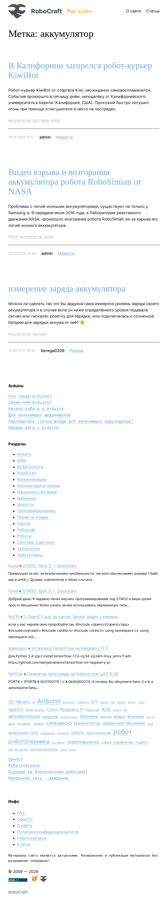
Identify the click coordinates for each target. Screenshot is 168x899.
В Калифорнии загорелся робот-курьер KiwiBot (80, 70)
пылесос (63, 733)
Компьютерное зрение (38, 485)
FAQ (20, 813)
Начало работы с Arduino (36, 408)
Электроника (29, 555)
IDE (113, 702)
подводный (47, 733)
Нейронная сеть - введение (38, 778)
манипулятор (87, 723)
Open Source (35, 710)
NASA (13, 236)
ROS (106, 709)
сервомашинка (83, 742)
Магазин (79, 11)
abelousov (17, 648)
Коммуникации (31, 479)
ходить (141, 742)
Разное (77, 350)
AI (33, 702)
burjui (13, 565)
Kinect (132, 702)
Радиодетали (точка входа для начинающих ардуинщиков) (70, 421)
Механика (26, 498)
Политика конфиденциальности (48, 832)
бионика (89, 716)
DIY (94, 701)
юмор (72, 749)
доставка (41, 120)
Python (52, 710)
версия (106, 717)
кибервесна (59, 723)
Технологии (28, 548)
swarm (117, 710)
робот (56, 120)
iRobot (121, 702)
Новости (64, 137)
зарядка (40, 333)
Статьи (24, 844)
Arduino (24, 454)
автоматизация (24, 716)
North (13, 616)
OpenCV (15, 709)
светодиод (58, 742)
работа (77, 732)
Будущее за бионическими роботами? (48, 771)
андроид (50, 716)
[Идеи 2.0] (34, 880)
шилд (64, 749)
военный (136, 716)
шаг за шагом (18, 749)
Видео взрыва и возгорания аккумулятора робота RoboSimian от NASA (75, 181)
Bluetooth (69, 702)
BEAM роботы (30, 467)
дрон (11, 723)
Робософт (26, 530)
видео (119, 716)
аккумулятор (19, 120)
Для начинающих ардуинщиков (39, 415)
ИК (125, 710)
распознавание (98, 733)
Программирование (36, 511)
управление (123, 742)
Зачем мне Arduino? (30, 402)
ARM (21, 460)
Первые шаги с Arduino (33, 427)
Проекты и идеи (32, 517)
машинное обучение (124, 723)
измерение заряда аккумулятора (67, 288)
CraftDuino (83, 702)
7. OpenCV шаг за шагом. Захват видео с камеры (71, 616)
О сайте (24, 825)
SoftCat (15, 674)
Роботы (24, 536)
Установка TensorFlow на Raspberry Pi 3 (70, 648)
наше (150, 723)
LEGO (141, 702)
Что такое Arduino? (30, 396)
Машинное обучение (37, 492)
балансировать (69, 717)
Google (104, 702)
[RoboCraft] (43, 880)
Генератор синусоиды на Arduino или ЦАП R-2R (73, 674)
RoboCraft (46, 11)
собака (106, 742)
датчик (150, 717)
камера (38, 723)
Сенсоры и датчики (35, 542)
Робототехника (24, 765)
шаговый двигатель (44, 749)
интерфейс (24, 723)
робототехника (28, 741)
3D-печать (19, 701)
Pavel (13, 591)
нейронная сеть (23, 732)
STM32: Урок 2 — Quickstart (50, 565)
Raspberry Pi (71, 709)
